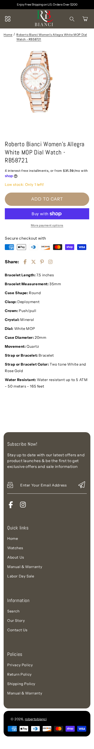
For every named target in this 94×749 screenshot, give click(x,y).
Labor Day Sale (20, 576)
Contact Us (17, 630)
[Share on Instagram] (50, 261)
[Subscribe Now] (82, 485)
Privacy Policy (20, 665)
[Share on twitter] (33, 261)
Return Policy (19, 674)
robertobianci (36, 719)
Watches (15, 548)
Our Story (16, 620)
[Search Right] (72, 19)
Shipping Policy (21, 683)
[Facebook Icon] (10, 507)
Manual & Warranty (24, 566)
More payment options (47, 225)
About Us (15, 557)
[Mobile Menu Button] (8, 19)
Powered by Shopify (65, 719)
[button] (85, 18)
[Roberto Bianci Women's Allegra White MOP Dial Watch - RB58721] (47, 92)
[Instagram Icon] (23, 507)
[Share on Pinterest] (42, 261)
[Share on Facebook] (25, 261)
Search (13, 611)
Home (8, 34)
